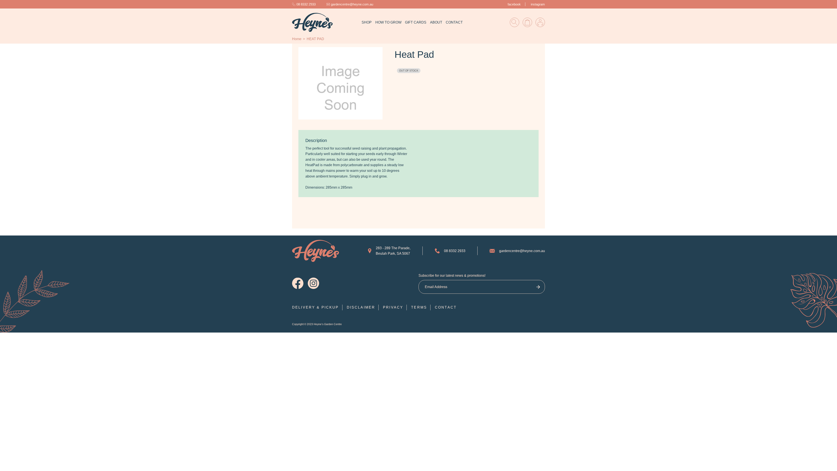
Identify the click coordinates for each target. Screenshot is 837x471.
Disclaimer (361, 307)
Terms (419, 307)
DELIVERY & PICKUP (315, 307)
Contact (446, 307)
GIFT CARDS (415, 22)
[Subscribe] (538, 287)
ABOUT (436, 22)
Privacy (393, 307)
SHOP (367, 22)
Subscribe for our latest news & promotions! (451, 275)
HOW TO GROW (388, 22)
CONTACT (454, 22)
